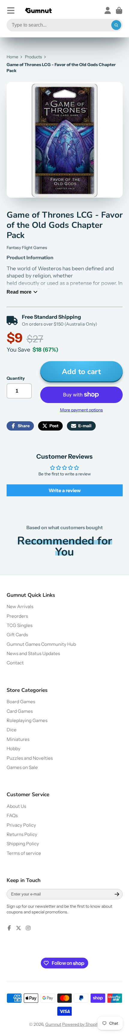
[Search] (116, 25)
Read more (19, 292)
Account (107, 10)
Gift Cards (17, 634)
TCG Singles (19, 625)
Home (12, 56)
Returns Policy (22, 834)
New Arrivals (20, 606)
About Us (16, 806)
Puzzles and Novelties (30, 758)
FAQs (12, 815)
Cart (119, 10)
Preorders (17, 616)
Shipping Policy (23, 843)
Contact (15, 663)
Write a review (65, 490)
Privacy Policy (21, 825)
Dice (11, 730)
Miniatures (18, 739)
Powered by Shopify (81, 1024)
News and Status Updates (33, 653)
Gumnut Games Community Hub (41, 644)
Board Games (21, 701)
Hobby (13, 748)
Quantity (16, 378)
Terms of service (24, 853)
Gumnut (53, 1024)
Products (33, 56)
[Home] (38, 11)
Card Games (20, 711)
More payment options (81, 410)
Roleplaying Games (27, 720)
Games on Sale (22, 767)
